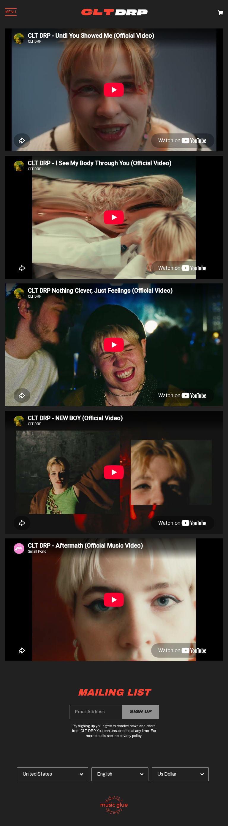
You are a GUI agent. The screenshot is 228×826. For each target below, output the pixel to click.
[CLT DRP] (114, 11)
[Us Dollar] (180, 774)
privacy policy (130, 736)
